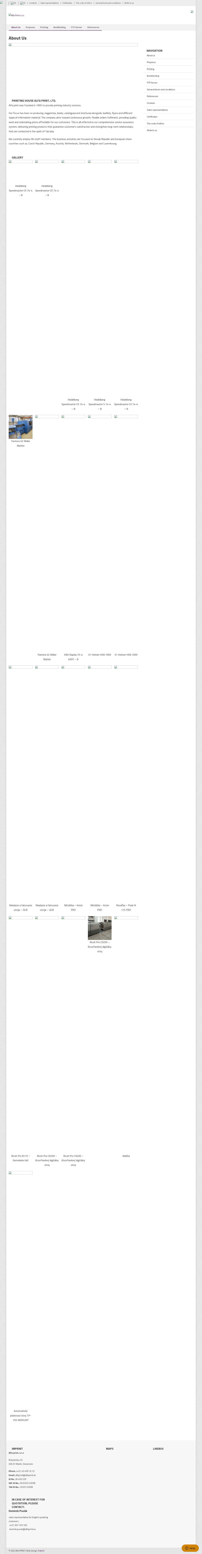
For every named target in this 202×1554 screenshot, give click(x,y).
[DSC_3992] (73, 1034)
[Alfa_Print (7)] (20, 427)
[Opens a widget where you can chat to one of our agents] (190, 1548)
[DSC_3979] (126, 278)
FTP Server (152, 82)
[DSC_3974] (20, 171)
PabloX (41, 1550)
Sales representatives (157, 109)
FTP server (76, 27)
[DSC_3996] (47, 1034)
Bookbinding (59, 27)
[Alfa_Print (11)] (126, 1034)
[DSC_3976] (47, 171)
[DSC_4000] (20, 1034)
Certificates (152, 116)
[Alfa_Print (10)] (126, 784)
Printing (44, 27)
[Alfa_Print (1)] (73, 278)
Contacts (151, 103)
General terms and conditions (161, 89)
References (93, 27)
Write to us (152, 130)
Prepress (30, 27)
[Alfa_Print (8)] (20, 784)
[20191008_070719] (100, 784)
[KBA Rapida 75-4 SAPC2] (73, 533)
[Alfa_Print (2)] (100, 278)
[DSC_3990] (100, 928)
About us (15, 27)
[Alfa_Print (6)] (47, 533)
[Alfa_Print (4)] (126, 533)
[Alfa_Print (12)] (20, 1290)
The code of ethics (155, 123)
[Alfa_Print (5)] (100, 533)
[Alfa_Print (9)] (47, 784)
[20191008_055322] (73, 784)
